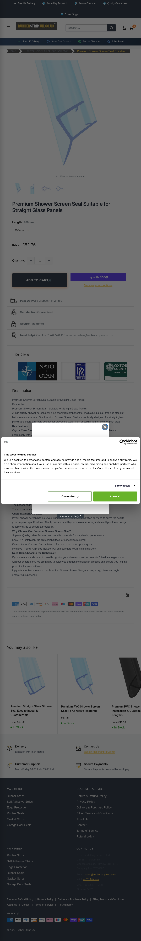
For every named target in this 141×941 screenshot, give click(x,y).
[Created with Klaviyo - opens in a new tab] (70, 516)
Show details (122, 485)
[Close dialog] (105, 427)
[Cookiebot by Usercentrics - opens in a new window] (122, 441)
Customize (68, 496)
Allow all (115, 496)
